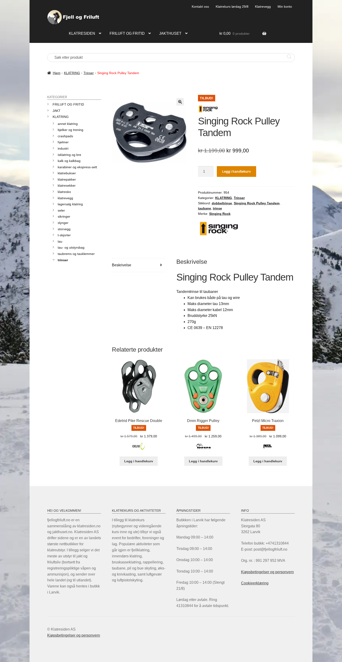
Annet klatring (68, 124)
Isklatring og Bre (69, 155)
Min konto (285, 6)
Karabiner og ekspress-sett (77, 167)
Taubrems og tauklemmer (76, 254)
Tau (60, 241)
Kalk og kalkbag (69, 161)
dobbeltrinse (222, 203)
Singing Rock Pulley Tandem (256, 203)
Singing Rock (220, 214)
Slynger (63, 223)
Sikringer (64, 216)
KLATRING (72, 73)
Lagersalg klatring (70, 204)
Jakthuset (170, 33)
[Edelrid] (138, 449)
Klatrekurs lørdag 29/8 (232, 6)
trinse (217, 208)
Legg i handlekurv (236, 171)
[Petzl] (268, 449)
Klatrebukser (67, 173)
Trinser (89, 73)
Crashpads (65, 136)
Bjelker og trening (70, 130)
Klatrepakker (67, 179)
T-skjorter (64, 235)
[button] (180, 102)
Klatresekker (67, 185)
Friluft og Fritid (68, 104)
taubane (204, 208)
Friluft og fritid (127, 33)
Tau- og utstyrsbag (71, 247)
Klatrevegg (263, 6)
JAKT (56, 111)
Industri (63, 148)
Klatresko (64, 192)
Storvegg (64, 229)
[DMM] (203, 449)
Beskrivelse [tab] (121, 265)
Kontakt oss (200, 6)
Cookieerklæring (254, 583)
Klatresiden (82, 33)
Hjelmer (63, 142)
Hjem (56, 73)
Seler (61, 210)
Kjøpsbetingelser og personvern (267, 572)
